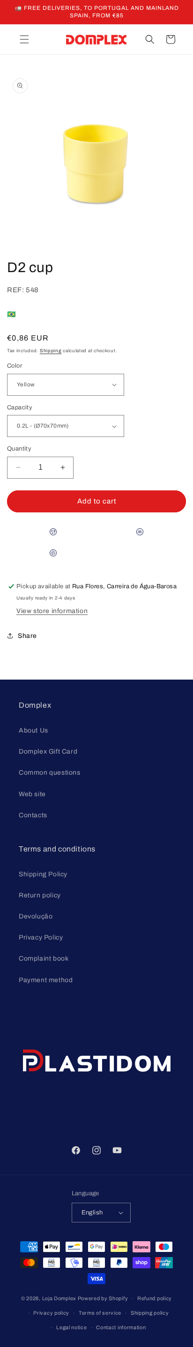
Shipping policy (150, 1313)
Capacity (19, 407)
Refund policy (154, 1298)
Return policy (40, 895)
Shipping (51, 350)
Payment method (46, 980)
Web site (32, 794)
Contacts (33, 815)
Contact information (121, 1327)
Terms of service (100, 1313)
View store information (52, 610)
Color (14, 366)
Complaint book (43, 958)
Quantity (19, 448)
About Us (33, 730)
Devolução (35, 916)
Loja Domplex (59, 1298)
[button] (24, 39)
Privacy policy (51, 1313)
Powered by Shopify (103, 1298)
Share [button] (27, 635)
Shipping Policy (43, 874)
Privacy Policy (41, 937)
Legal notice (71, 1327)
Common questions (50, 772)
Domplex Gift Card (48, 751)
